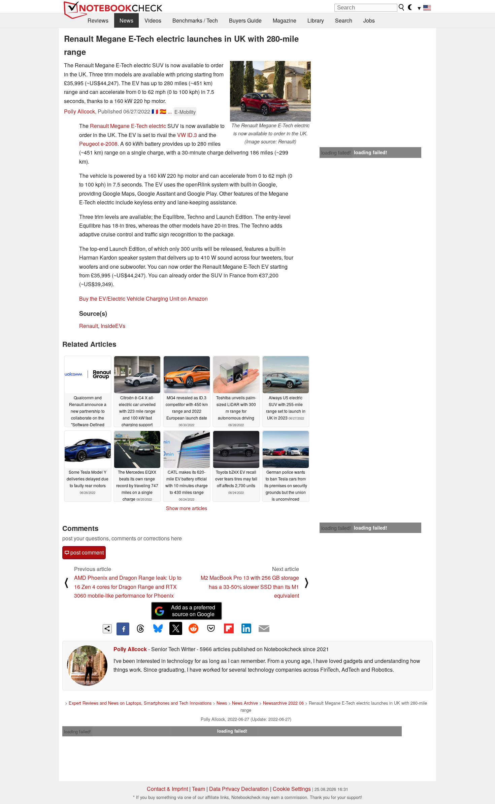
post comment (86, 552)
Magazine (284, 20)
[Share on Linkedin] (246, 628)
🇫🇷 (155, 111)
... (170, 111)
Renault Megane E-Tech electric (128, 126)
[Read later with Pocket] (211, 628)
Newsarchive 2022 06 (283, 703)
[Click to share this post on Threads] (140, 629)
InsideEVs (113, 326)
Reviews (98, 20)
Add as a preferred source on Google (193, 610)
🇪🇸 (163, 111)
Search (343, 20)
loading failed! (336, 152)
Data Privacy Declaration (239, 789)
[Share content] (107, 628)
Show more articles (186, 508)
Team (198, 789)
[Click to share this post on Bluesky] (158, 629)
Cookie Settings (292, 789)
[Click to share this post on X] (175, 628)
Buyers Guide (245, 20)
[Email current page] (264, 629)
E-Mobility (185, 111)
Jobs (369, 20)
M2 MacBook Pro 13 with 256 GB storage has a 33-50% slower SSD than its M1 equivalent (250, 586)
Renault (88, 326)
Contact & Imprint (167, 789)
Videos (152, 20)
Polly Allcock (79, 111)
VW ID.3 (187, 135)
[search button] (402, 7)
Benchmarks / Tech (195, 20)
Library (315, 20)
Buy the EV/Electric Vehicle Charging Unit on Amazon (143, 298)
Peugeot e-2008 (98, 143)
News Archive (245, 703)
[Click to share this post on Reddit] (193, 628)
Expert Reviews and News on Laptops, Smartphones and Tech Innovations (140, 703)
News (126, 20)
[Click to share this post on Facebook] (123, 629)
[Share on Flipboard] (228, 628)
